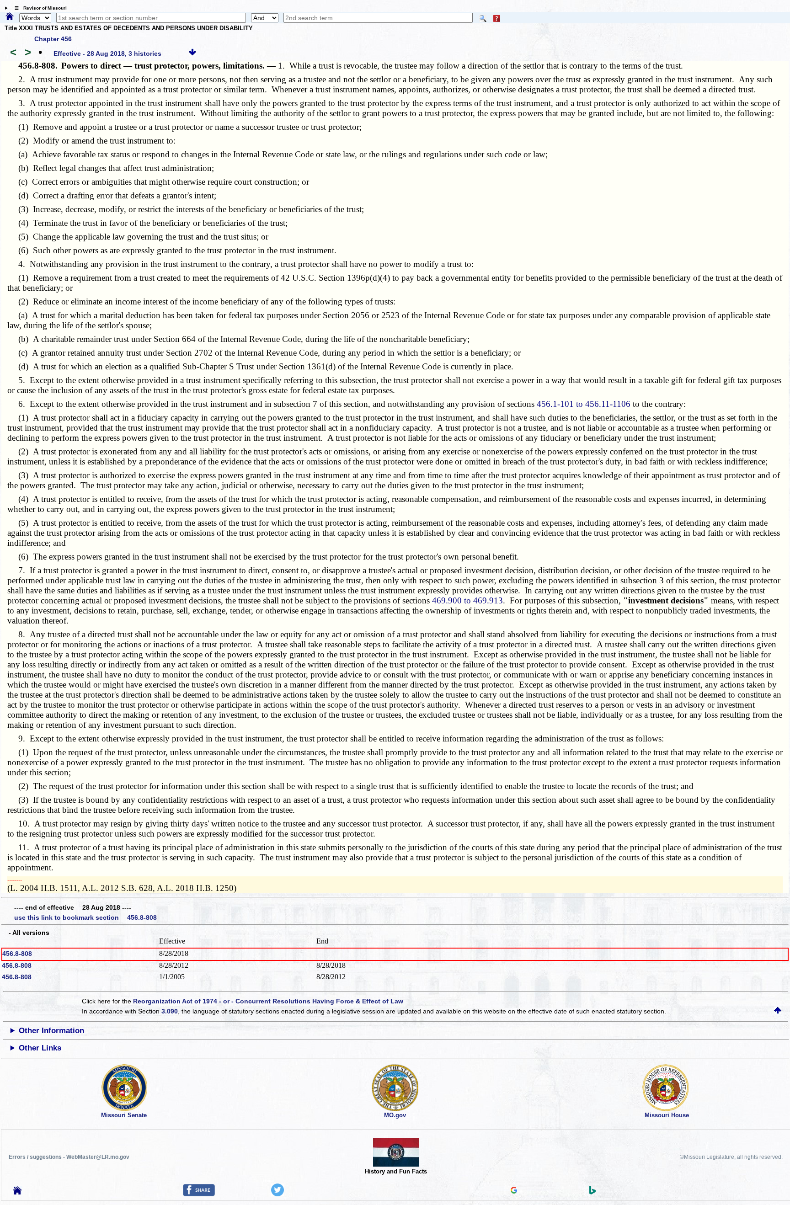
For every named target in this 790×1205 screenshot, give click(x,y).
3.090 (169, 1011)
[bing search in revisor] (592, 1192)
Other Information (51, 1030)
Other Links (40, 1048)
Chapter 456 (53, 39)
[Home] (9, 16)
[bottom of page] (192, 53)
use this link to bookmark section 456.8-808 (85, 917)
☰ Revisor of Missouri (38, 8)
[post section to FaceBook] (199, 1194)
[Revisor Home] (17, 1192)
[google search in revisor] (514, 1191)
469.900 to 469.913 (467, 600)
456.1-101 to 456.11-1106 (583, 404)
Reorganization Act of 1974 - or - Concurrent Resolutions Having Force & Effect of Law (268, 1001)
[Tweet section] (277, 1194)
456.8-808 (17, 953)
